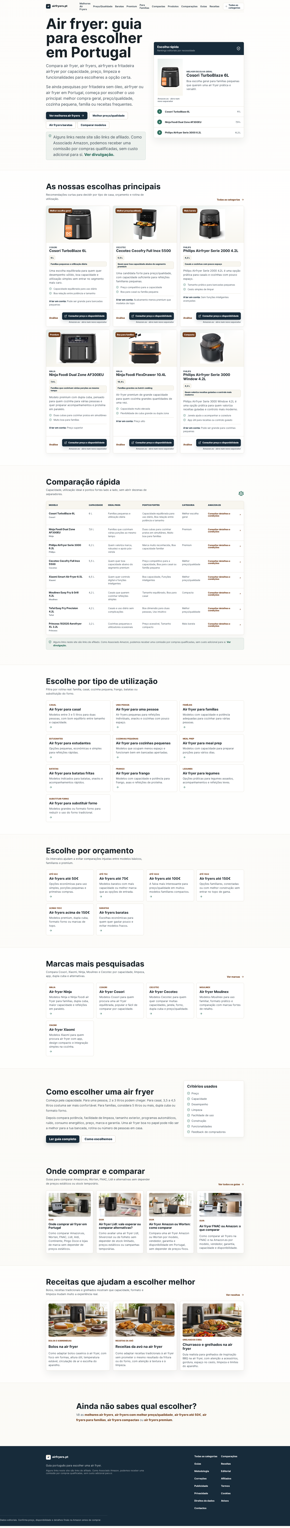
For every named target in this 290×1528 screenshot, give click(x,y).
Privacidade (201, 1493)
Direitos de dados (204, 1500)
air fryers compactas (123, 1420)
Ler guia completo (62, 1139)
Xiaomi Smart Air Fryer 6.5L (66, 576)
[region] (145, 568)
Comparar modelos (93, 125)
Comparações (189, 6)
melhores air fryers (99, 1414)
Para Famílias (144, 6)
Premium (132, 6)
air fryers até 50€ (188, 1414)
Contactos (200, 1508)
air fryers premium (158, 1420)
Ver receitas (233, 1295)
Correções (200, 1478)
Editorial (226, 1471)
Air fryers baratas (60, 125)
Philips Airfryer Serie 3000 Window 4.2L (206, 377)
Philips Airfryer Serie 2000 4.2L (210, 251)
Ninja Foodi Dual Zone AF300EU (76, 375)
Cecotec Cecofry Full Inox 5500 (143, 251)
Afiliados (226, 1478)
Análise (53, 318)
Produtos (173, 6)
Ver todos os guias (229, 1184)
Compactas (158, 6)
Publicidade (201, 1485)
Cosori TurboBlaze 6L (67, 251)
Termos (225, 1485)
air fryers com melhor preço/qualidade (144, 1414)
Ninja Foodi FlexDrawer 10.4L (141, 375)
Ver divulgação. (99, 154)
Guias (203, 6)
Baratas (119, 6)
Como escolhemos (98, 1139)
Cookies (226, 1493)
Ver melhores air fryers (64, 115)
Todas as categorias (234, 6)
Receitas (214, 6)
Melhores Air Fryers (85, 6)
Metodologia (201, 1471)
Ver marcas (233, 976)
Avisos (225, 1500)
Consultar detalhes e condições (219, 514)
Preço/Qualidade (102, 6)
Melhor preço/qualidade (109, 115)
